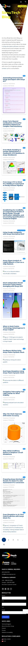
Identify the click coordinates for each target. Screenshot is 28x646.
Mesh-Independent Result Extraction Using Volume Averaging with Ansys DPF (13, 284)
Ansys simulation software (11, 46)
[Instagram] (11, 589)
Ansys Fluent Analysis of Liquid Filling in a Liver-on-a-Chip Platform (13, 262)
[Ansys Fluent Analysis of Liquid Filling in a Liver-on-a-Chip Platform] (14, 271)
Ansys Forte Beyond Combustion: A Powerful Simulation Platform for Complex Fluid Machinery (12, 123)
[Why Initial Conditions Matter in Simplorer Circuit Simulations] (14, 461)
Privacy (4, 630)
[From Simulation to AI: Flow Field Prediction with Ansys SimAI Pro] (14, 525)
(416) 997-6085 (10, 582)
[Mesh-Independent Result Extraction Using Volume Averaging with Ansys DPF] (14, 294)
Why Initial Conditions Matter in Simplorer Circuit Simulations (13, 452)
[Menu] (21, 2)
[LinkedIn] (3, 589)
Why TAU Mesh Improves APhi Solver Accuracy (12, 414)
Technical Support (6, 624)
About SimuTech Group (8, 626)
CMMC (9, 639)
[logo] (6, 6)
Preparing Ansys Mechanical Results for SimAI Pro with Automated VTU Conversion (13, 480)
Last (3, 607)
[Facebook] (8, 589)
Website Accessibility (7, 632)
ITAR (5, 639)
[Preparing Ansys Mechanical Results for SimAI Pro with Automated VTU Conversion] (14, 490)
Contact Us (23, 6)
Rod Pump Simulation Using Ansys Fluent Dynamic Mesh (13, 372)
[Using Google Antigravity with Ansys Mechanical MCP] (14, 241)
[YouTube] (5, 589)
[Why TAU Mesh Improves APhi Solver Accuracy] (14, 423)
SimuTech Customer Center (9, 584)
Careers (4, 628)
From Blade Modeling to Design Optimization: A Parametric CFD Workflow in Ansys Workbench (13, 152)
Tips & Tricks (22, 230)
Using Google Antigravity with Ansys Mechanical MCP (13, 233)
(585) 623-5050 (9, 580)
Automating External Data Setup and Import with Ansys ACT (14, 79)
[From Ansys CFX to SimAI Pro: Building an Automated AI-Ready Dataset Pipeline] (14, 193)
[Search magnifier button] (25, 1)
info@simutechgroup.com (9, 574)
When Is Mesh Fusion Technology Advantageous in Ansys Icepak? (14, 328)
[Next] (8, 544)
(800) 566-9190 (6, 572)
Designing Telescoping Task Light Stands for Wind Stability (13, 393)
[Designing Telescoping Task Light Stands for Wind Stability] (14, 402)
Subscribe (5, 617)
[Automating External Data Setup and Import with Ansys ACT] (14, 88)
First (3, 600)
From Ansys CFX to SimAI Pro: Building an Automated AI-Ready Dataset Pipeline (13, 183)
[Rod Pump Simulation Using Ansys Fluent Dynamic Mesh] (14, 380)
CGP (5, 641)
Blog (24, 75)
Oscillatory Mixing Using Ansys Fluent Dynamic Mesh (13, 351)
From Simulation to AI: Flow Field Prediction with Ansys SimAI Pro (13, 516)
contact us (5, 68)
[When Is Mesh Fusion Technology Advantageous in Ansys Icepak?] (14, 337)
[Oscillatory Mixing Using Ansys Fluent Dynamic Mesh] (14, 360)
